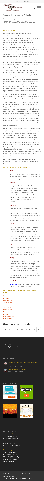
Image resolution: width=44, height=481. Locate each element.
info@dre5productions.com (12, 445)
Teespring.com (7, 302)
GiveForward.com (8, 316)
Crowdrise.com (7, 309)
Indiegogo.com (7, 300)
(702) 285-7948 (25, 1)
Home (13, 21)
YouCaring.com (7, 307)
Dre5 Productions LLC (16, 474)
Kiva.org (5, 314)
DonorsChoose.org (8, 312)
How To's (24, 21)
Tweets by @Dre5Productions (12, 347)
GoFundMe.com (8, 296)
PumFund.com (7, 318)
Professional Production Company (20, 153)
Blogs (18, 21)
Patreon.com (7, 305)
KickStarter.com (7, 298)
